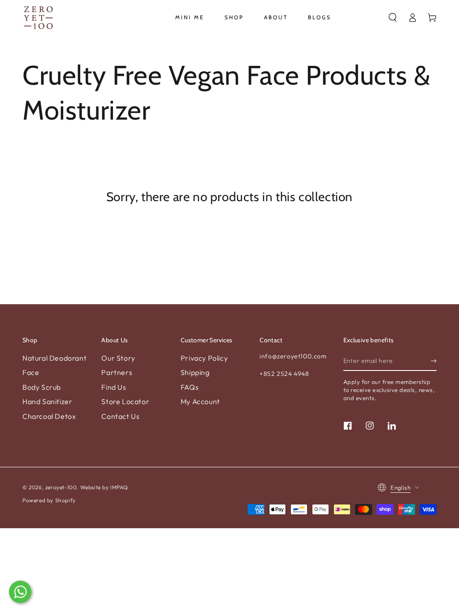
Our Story (118, 357)
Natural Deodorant (54, 357)
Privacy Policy (204, 357)
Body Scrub (41, 387)
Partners (116, 372)
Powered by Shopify (49, 500)
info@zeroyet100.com (293, 356)
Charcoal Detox (49, 416)
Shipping (195, 372)
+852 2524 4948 (284, 374)
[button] (393, 17)
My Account (200, 401)
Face (30, 372)
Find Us (113, 387)
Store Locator (125, 401)
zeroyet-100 (61, 487)
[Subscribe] (434, 361)
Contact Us (120, 416)
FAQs (190, 387)
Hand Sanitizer (47, 401)
